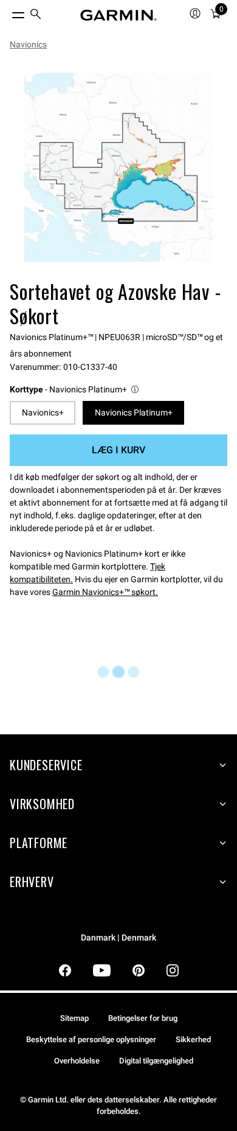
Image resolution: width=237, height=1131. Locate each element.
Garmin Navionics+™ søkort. (105, 592)
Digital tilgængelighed (156, 1060)
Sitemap (74, 1018)
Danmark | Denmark (118, 938)
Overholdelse (77, 1060)
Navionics (28, 44)
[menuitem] (36, 15)
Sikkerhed (193, 1039)
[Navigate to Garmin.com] (118, 15)
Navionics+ (43, 412)
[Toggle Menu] (7, 12)
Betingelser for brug (142, 1018)
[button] (75, 389)
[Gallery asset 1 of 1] (118, 167)
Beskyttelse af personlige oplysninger (91, 1039)
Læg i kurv (118, 450)
